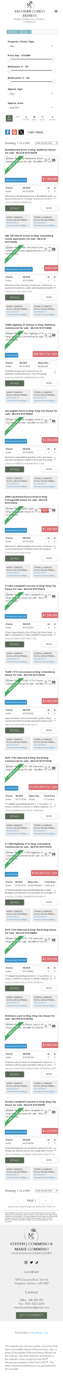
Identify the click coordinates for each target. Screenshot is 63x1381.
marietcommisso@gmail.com (20, 225)
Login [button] (35, 132)
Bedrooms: (18, 66)
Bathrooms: (19, 77)
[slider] (9, 59)
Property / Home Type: (21, 41)
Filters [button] (52, 118)
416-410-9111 (13, 222)
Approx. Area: (16, 103)
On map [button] (34, 118)
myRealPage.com (38, 1333)
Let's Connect (31, 1315)
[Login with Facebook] (7, 134)
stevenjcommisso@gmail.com (47, 225)
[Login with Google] (14, 134)
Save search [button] (9, 118)
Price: (19, 55)
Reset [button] (43, 118)
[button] (26, 1262)
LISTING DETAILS (14, 208)
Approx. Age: (15, 89)
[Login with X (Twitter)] (21, 134)
